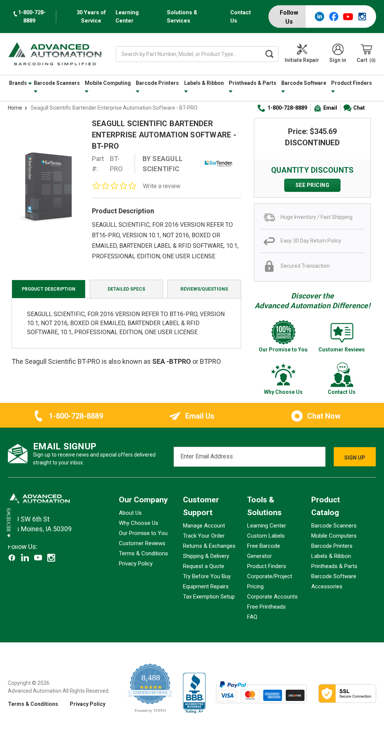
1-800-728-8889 (287, 108)
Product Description (48, 289)
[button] (9, 522)
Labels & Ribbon (204, 83)
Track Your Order (204, 535)
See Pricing (313, 185)
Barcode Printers (157, 83)
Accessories (326, 586)
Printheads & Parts (252, 83)
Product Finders (351, 83)
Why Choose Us (138, 523)
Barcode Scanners (57, 83)
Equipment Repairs (206, 586)
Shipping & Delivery (206, 556)
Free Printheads (266, 606)
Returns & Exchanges (209, 546)
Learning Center (127, 16)
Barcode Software (303, 83)
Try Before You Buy (207, 576)
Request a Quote (203, 566)
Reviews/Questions (204, 289)
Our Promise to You (143, 533)
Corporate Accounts (272, 596)
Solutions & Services (182, 16)
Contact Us (240, 16)
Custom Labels (266, 535)
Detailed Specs (126, 289)
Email (330, 108)
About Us (130, 512)
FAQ (252, 616)
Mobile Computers (334, 535)
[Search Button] (269, 54)
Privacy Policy (136, 563)
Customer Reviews (142, 543)
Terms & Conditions (143, 553)
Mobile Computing (108, 83)
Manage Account (204, 525)
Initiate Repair (302, 60)
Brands (18, 83)
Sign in (337, 60)
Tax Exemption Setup (209, 596)
